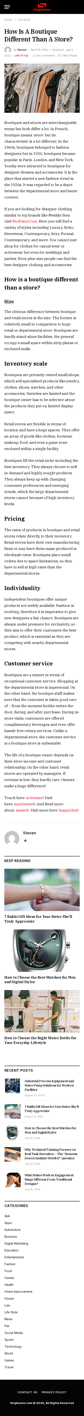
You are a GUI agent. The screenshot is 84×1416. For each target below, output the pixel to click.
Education (12, 1250)
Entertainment (14, 1257)
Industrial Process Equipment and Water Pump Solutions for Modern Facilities (49, 1085)
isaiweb (22, 810)
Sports (9, 1339)
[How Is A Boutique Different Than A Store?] (42, 88)
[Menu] (7, 7)
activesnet (35, 797)
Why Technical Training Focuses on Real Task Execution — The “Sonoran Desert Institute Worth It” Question (51, 1154)
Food (8, 1271)
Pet (7, 1326)
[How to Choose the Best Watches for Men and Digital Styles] (42, 950)
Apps (8, 1223)
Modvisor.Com (24, 221)
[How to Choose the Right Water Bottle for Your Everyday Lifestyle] (42, 1011)
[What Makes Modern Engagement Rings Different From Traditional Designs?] (13, 1180)
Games (9, 1278)
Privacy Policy (54, 1392)
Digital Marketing (16, 1243)
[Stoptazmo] (42, 7)
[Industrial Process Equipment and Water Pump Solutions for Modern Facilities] (13, 1086)
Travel (9, 1367)
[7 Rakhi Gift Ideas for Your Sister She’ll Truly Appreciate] (42, 890)
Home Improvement (18, 1291)
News (8, 1319)
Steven (21, 49)
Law (7, 1305)
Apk (7, 1216)
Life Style (21, 55)
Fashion (10, 1264)
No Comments (46, 55)
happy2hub (69, 810)
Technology (13, 1346)
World (9, 1353)
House (9, 1298)
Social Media (14, 1333)
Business (11, 1236)
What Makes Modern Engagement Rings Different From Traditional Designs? (49, 1179)
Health (9, 1284)
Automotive (12, 1229)
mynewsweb (24, 804)
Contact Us (27, 1392)
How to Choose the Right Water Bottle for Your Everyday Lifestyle (40, 1040)
